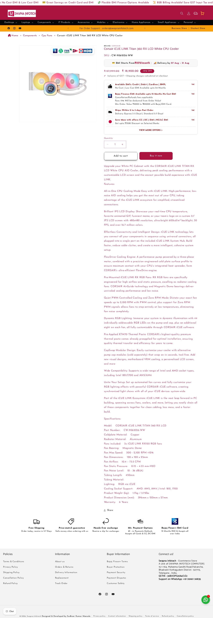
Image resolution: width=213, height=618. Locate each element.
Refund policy (168, 616)
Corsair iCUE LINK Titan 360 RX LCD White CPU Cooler (90, 35)
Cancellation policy (185, 616)
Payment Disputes (116, 578)
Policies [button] (8, 554)
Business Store (179, 28)
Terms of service (152, 616)
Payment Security (116, 572)
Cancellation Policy (13, 578)
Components (30, 35)
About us (60, 561)
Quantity (108, 138)
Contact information (117, 616)
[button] (10, 22)
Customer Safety (116, 583)
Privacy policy (99, 616)
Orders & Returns (64, 567)
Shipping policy (135, 616)
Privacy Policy (10, 567)
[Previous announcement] (68, 28)
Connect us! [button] (166, 554)
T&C (193, 84)
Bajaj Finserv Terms (117, 561)
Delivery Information (66, 572)
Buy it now (156, 156)
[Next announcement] (144, 28)
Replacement (62, 578)
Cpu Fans (47, 35)
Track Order (61, 583)
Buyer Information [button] (118, 554)
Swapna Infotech (34, 616)
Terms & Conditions (13, 561)
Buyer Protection (116, 567)
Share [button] (110, 510)
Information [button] (62, 554)
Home (15, 35)
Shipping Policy (11, 572)
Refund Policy (10, 583)
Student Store (198, 28)
